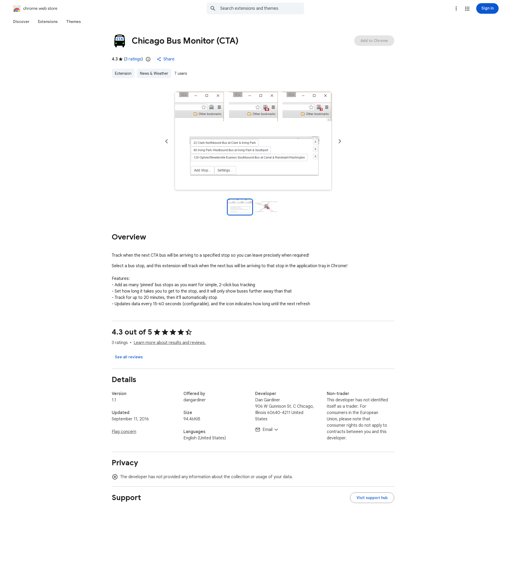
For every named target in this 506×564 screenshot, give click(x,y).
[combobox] (262, 8)
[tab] (21, 21)
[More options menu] (456, 8)
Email (267, 429)
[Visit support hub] (372, 497)
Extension (123, 73)
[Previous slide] (166, 141)
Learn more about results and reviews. (170, 342)
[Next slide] (339, 141)
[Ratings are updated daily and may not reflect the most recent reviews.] (148, 59)
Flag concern (124, 431)
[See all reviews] (129, 357)
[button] (467, 8)
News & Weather (154, 73)
